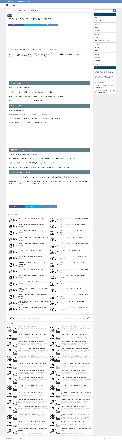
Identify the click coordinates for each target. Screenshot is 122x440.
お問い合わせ (9, 438)
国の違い (97, 27)
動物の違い (97, 24)
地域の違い (97, 30)
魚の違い (97, 64)
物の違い (10, 15)
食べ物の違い (98, 57)
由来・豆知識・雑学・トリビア (102, 40)
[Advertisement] (49, 38)
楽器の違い (97, 34)
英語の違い (97, 47)
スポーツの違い (98, 20)
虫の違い (97, 50)
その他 (96, 17)
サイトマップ (25, 438)
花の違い (97, 44)
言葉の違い (97, 54)
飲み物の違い (98, 60)
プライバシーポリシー (17, 438)
